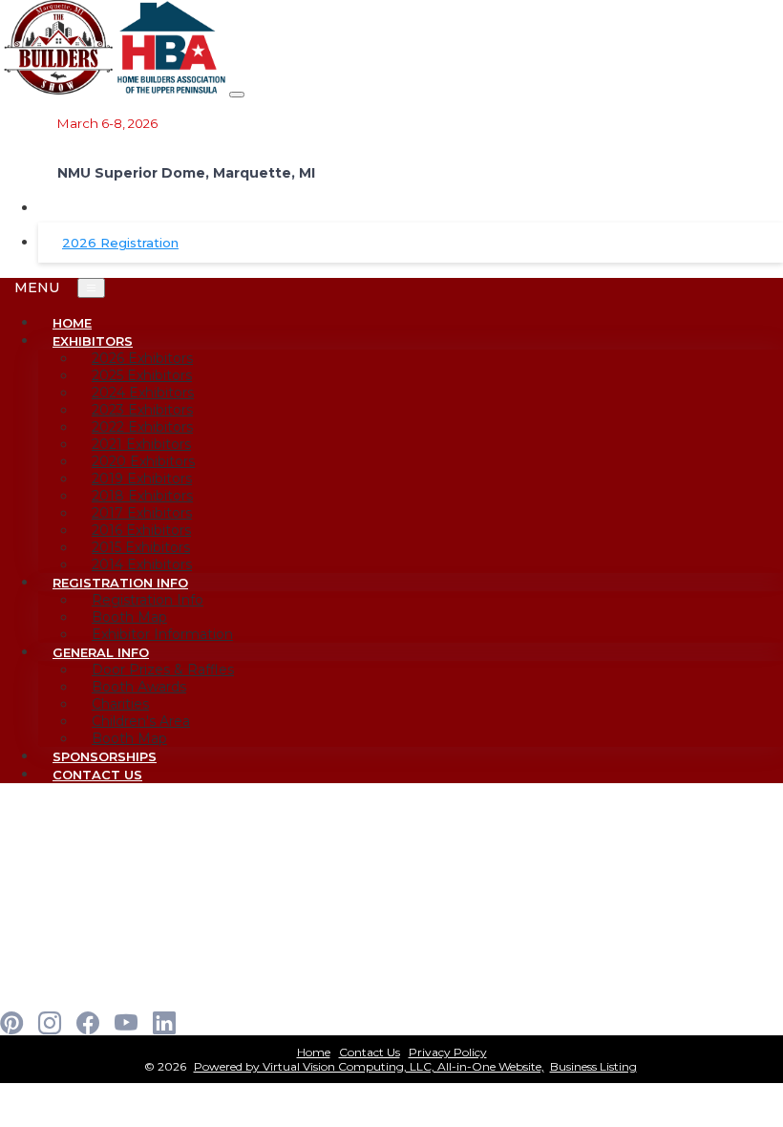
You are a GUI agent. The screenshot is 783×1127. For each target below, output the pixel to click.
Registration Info (120, 582)
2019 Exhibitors (142, 478)
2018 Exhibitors (142, 495)
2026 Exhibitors (142, 358)
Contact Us (97, 774)
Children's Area (141, 721)
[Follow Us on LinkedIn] (164, 1023)
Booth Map (129, 617)
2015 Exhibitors (141, 547)
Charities (120, 703)
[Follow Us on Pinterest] (11, 1023)
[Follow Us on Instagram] (49, 1023)
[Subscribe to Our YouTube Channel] (126, 1023)
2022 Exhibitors (142, 427)
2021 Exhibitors (141, 444)
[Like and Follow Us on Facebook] (87, 1023)
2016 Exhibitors (141, 530)
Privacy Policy (448, 1052)
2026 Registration (120, 242)
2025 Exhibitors (142, 375)
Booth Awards (139, 686)
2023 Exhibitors (142, 409)
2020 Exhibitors (143, 461)
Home (313, 1052)
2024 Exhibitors (143, 392)
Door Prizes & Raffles (163, 669)
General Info (101, 652)
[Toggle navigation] (236, 94)
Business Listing (593, 1066)
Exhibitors (93, 341)
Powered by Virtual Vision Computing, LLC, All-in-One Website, (369, 1066)
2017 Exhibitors (142, 512)
